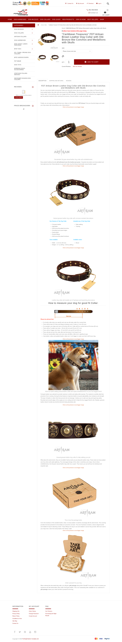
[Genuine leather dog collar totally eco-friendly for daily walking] (73, 273)
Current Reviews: (66, 66)
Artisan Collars (44, 24)
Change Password (34, 613)
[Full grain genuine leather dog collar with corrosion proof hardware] (73, 191)
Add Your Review (77, 66)
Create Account (33, 616)
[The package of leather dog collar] (73, 493)
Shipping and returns (56, 80)
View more (18, 97)
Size (63, 48)
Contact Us (94, 13)
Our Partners (48, 611)
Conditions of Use (17, 618)
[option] (42, 57)
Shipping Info (15, 611)
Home (38, 25)
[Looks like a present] (73, 556)
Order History (32, 611)
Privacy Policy (16, 613)
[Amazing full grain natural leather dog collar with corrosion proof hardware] (73, 430)
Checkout (90, 3)
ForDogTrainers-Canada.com (30, 638)
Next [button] (59, 57)
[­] (107, 3)
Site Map (14, 621)
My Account (81, 3)
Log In (99, 3)
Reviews (68, 80)
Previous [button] (38, 57)
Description (42, 80)
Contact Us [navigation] (70, 3)
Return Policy (15, 616)
